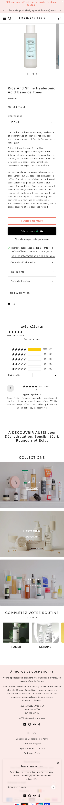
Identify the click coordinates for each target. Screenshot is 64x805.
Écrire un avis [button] (32, 339)
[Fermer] (57, 763)
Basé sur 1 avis (15, 335)
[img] (30, 386)
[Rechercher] (9, 18)
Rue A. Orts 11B (44, 248)
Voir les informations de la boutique (33, 256)
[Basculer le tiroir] (4, 18)
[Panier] (59, 18)
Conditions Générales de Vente (32, 739)
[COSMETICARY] (32, 18)
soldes (31, 4)
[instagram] (29, 795)
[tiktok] (39, 795)
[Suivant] (60, 10)
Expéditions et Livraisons (32, 748)
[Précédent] (3, 10)
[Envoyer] (53, 787)
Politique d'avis (32, 753)
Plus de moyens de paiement (32, 239)
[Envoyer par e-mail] (9, 304)
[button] (13, 304)
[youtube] (34, 795)
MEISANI (12, 98)
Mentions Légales (32, 743)
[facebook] (24, 795)
